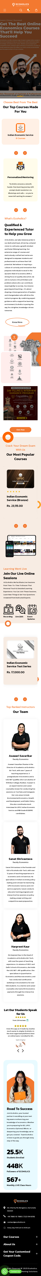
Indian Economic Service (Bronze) (17, 498)
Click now (20, 429)
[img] (20, 1017)
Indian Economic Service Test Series (19, 664)
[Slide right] (25, 153)
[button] (4, 10)
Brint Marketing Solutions (25, 1271)
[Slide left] (16, 153)
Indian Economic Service (20, 135)
